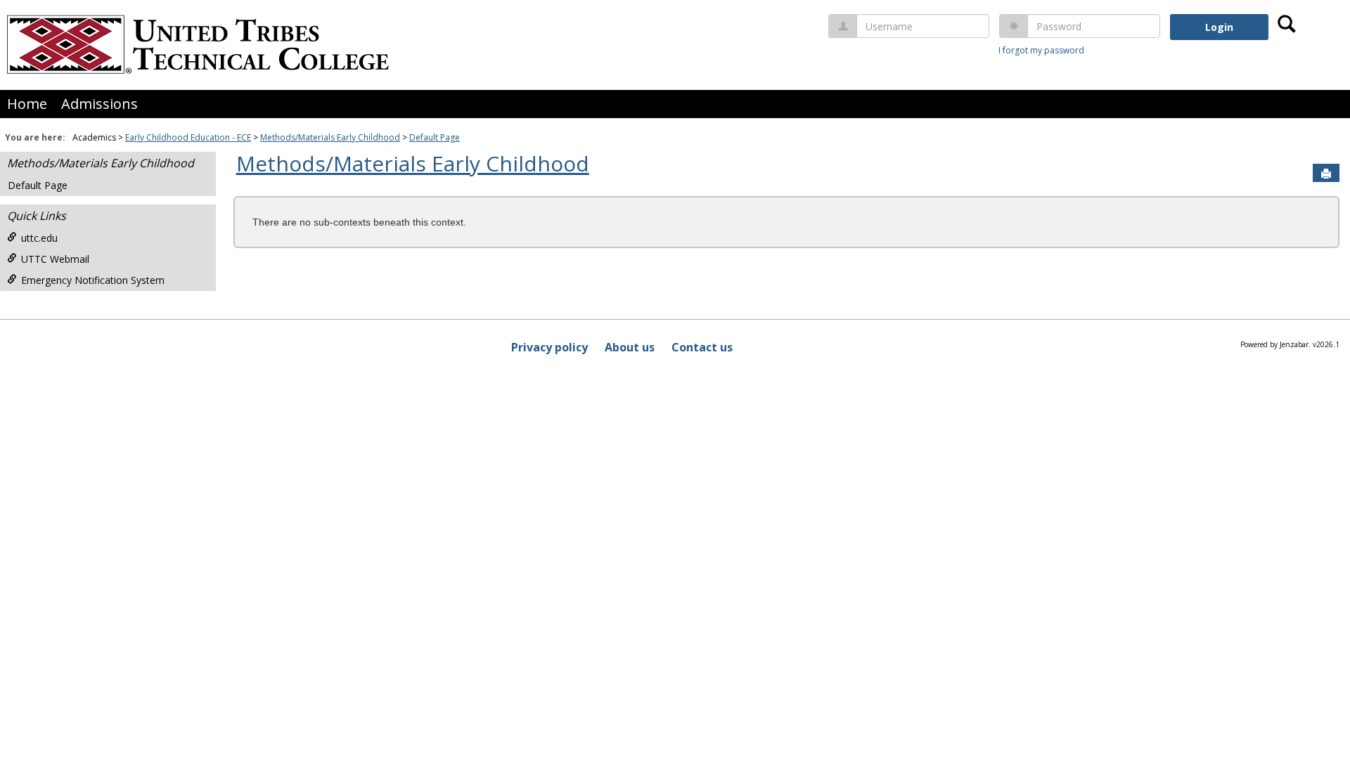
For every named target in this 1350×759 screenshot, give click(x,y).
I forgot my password (1041, 50)
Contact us (702, 347)
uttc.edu (39, 238)
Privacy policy (549, 347)
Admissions (99, 103)
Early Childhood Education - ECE (188, 137)
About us (630, 347)
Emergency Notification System (93, 280)
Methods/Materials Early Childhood (330, 137)
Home (27, 103)
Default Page (434, 137)
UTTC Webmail (55, 259)
